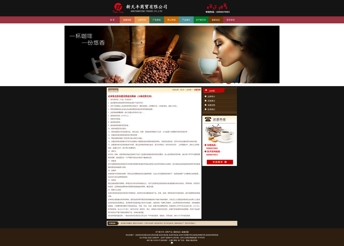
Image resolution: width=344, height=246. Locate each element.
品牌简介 (211, 97)
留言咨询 (231, 20)
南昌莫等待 (159, 223)
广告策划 (157, 20)
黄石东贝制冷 (190, 223)
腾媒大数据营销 (191, 240)
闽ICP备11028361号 (154, 240)
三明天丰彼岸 (148, 223)
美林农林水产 (179, 223)
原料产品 (168, 232)
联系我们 (211, 109)
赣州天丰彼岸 (138, 223)
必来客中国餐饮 (126, 223)
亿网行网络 (173, 240)
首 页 (112, 20)
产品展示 (186, 20)
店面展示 (211, 101)
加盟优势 (211, 105)
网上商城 (171, 20)
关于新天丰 (201, 20)
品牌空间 (142, 20)
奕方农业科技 (168, 223)
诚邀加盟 (127, 20)
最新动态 (216, 20)
